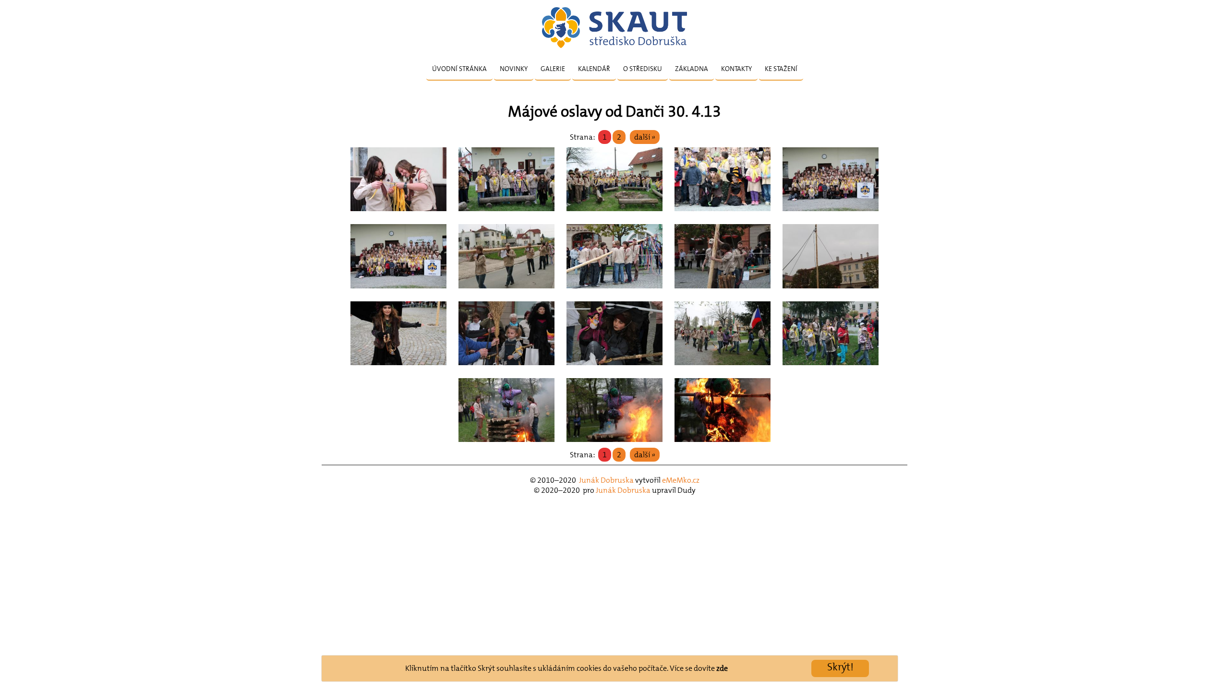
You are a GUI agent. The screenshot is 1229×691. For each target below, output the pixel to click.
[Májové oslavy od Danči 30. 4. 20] (398, 214)
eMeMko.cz (680, 480)
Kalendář (594, 68)
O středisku (642, 68)
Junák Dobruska (606, 480)
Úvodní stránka (459, 68)
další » (644, 137)
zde (722, 668)
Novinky (514, 68)
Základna (691, 68)
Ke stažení (781, 68)
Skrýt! (840, 667)
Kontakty (736, 68)
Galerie (553, 68)
